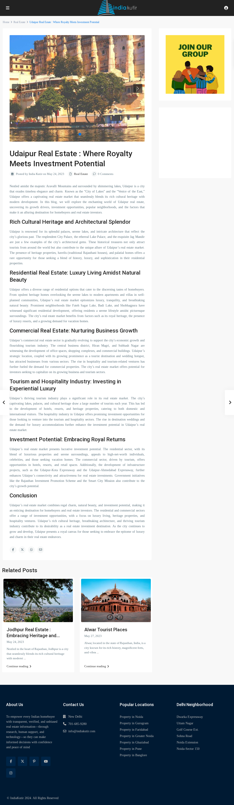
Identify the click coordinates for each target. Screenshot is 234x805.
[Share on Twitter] (22, 549)
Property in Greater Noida (137, 736)
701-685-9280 (77, 724)
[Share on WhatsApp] (31, 549)
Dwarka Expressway (190, 717)
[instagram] (11, 773)
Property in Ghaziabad (134, 742)
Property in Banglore (133, 755)
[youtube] (46, 761)
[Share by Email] (40, 549)
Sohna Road (184, 736)
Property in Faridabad (134, 729)
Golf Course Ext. (188, 729)
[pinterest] (34, 761)
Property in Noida (131, 717)
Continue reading (17, 666)
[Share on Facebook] (13, 549)
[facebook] (11, 761)
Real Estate (19, 22)
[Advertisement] (195, 142)
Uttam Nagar (185, 723)
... (25, 658)
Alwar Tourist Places (105, 629)
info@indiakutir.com (81, 731)
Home (6, 22)
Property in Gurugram (134, 723)
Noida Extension (187, 742)
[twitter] (22, 761)
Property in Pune (131, 748)
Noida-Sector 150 (188, 748)
